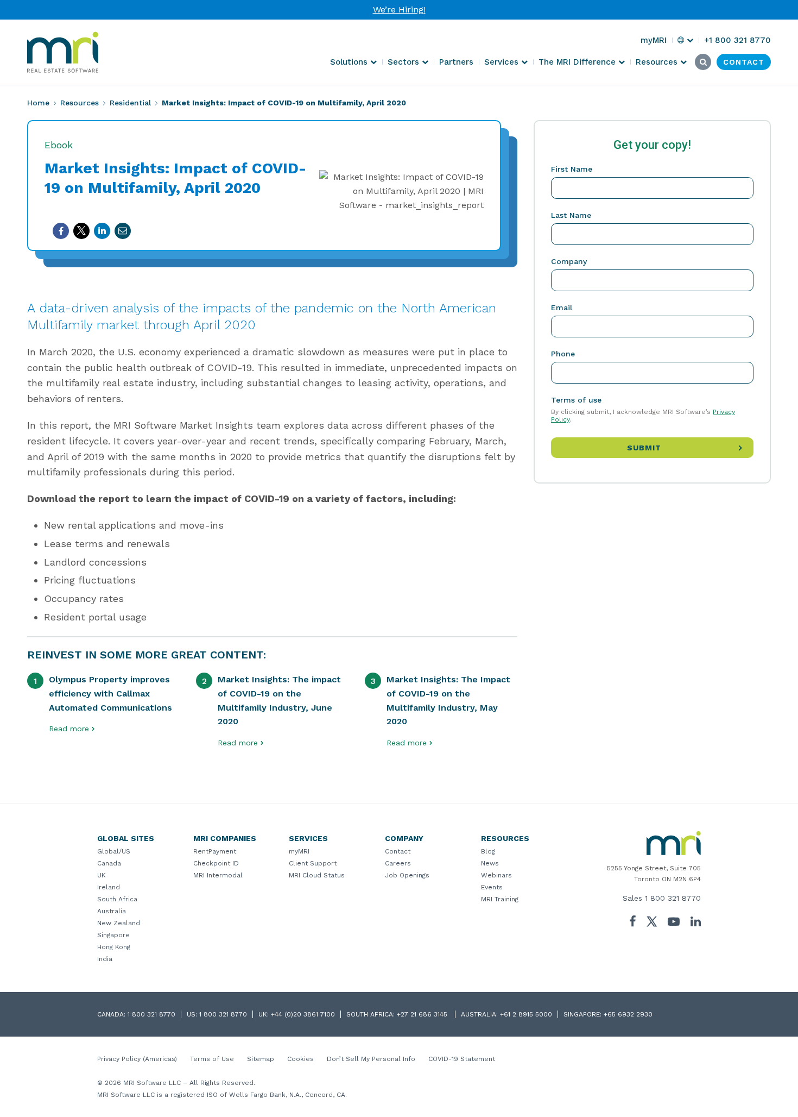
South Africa (117, 899)
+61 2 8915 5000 (526, 1014)
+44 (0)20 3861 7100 (303, 1014)
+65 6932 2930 (628, 1014)
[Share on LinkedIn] (102, 231)
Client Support (313, 863)
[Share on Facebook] (61, 231)
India (104, 959)
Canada (109, 863)
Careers (398, 863)
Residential (130, 102)
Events (492, 887)
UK (101, 875)
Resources (79, 102)
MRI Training (499, 899)
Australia (111, 911)
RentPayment (214, 851)
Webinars (496, 875)
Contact (397, 851)
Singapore (113, 935)
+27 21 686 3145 (423, 1014)
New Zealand (118, 923)
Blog (488, 851)
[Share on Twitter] (81, 231)
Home (38, 102)
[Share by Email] (123, 231)
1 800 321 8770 (673, 898)
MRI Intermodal (218, 875)
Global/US (113, 851)
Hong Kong (113, 947)
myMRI (299, 851)
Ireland (108, 887)
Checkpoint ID (216, 863)
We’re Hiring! (399, 9)
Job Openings (407, 875)
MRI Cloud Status (317, 875)
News (490, 863)
